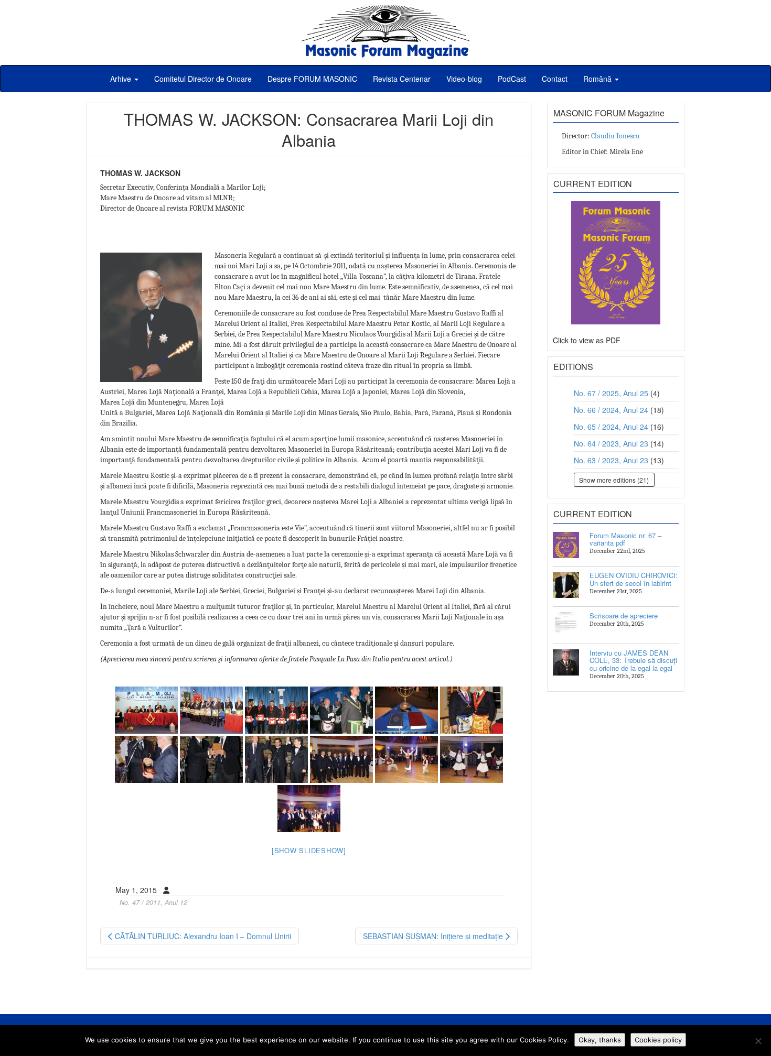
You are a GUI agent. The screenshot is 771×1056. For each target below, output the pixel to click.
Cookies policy (658, 1040)
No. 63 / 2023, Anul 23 (611, 460)
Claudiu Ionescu (615, 136)
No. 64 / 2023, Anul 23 (611, 443)
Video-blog (464, 78)
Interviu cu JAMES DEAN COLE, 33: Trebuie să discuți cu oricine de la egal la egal (633, 660)
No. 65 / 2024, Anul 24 (611, 426)
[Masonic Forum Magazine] (385, 10)
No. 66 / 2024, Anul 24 (611, 410)
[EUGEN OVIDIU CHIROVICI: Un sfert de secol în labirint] (566, 585)
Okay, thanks (600, 1040)
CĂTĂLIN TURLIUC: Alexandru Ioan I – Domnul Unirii (202, 936)
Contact (554, 78)
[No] (758, 1041)
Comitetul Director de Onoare (203, 78)
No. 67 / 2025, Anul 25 (611, 393)
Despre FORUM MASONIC (312, 78)
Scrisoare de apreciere (624, 615)
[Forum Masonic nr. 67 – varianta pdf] (566, 545)
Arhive (121, 78)
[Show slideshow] (309, 850)
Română (598, 78)
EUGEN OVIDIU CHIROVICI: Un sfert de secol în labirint (634, 578)
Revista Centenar (402, 78)
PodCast (512, 78)
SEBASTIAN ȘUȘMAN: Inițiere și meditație (434, 936)
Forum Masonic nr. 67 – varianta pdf (625, 539)
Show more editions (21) (614, 479)
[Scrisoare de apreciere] (566, 625)
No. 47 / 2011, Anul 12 (153, 902)
